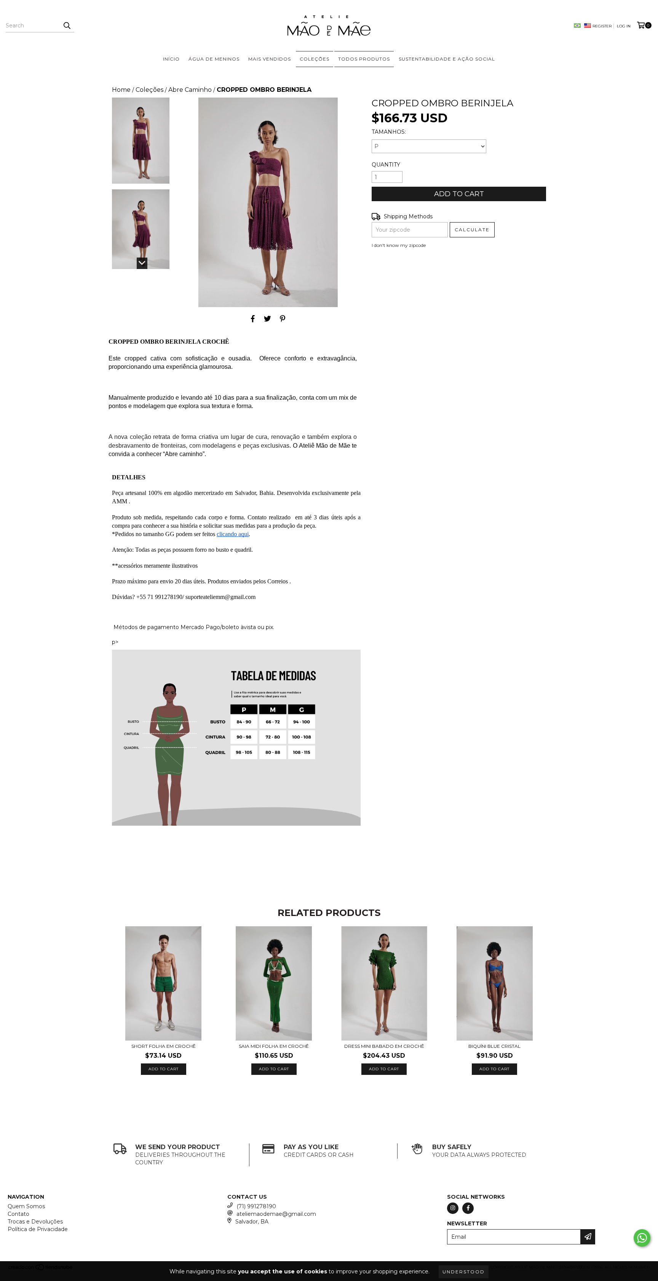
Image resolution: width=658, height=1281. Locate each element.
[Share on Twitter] (267, 318)
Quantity (386, 164)
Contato (18, 1214)
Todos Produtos (364, 59)
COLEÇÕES (314, 59)
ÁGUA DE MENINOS (214, 59)
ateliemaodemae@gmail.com (276, 1214)
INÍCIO (171, 59)
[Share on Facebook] (253, 318)
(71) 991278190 (256, 1206)
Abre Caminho (190, 89)
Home (121, 89)
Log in (624, 26)
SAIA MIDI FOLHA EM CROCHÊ (274, 1046)
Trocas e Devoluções (35, 1221)
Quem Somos (26, 1206)
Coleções (149, 89)
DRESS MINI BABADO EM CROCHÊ (384, 1046)
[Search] (66, 25)
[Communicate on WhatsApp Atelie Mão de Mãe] (642, 1238)
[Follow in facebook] (468, 1208)
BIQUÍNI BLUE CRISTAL (494, 1046)
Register (602, 26)
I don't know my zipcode (399, 245)
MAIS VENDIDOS (269, 59)
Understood (463, 1272)
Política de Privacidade (38, 1229)
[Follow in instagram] (452, 1208)
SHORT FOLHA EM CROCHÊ (163, 1046)
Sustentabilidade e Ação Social (447, 59)
